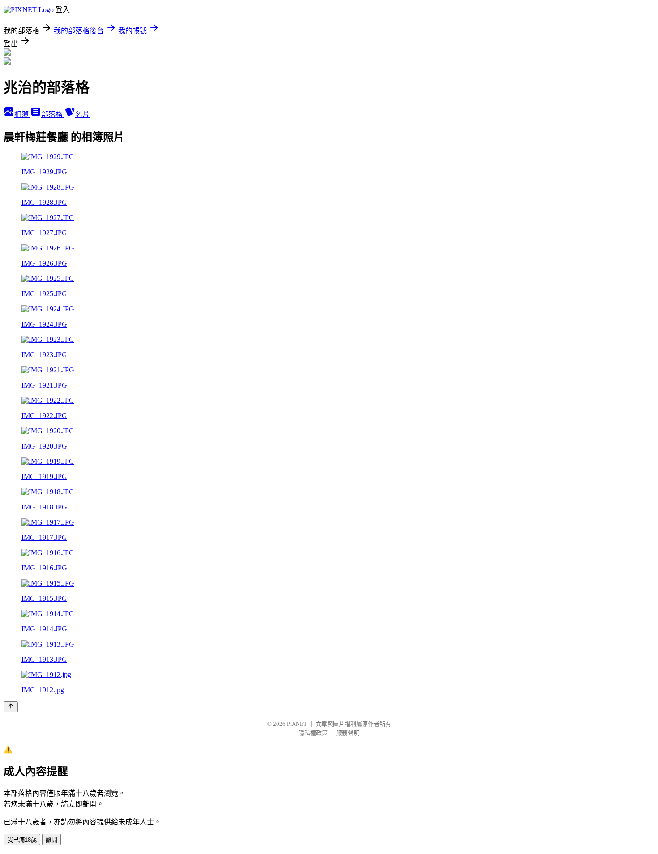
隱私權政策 (313, 732)
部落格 (52, 114)
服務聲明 (347, 732)
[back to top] (11, 706)
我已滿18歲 (22, 840)
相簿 (22, 114)
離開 (51, 840)
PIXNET (297, 723)
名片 (82, 114)
